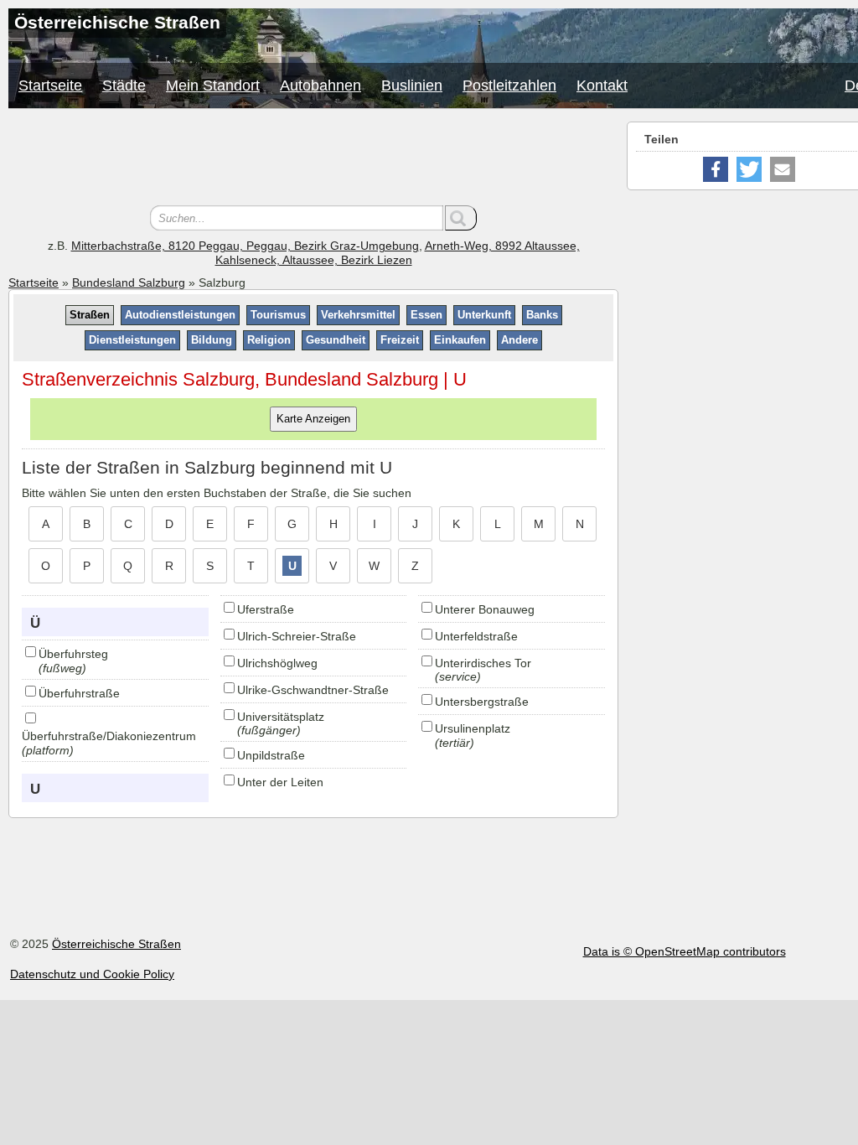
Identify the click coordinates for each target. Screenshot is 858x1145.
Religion (269, 340)
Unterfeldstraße (476, 636)
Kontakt (602, 85)
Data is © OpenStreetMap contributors (684, 951)
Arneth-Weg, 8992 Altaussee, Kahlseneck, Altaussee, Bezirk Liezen (397, 253)
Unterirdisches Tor (483, 663)
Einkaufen (460, 340)
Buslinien (411, 85)
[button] (715, 169)
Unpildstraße (271, 755)
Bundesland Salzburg (128, 282)
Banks (542, 314)
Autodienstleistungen (180, 314)
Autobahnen (320, 85)
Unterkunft (484, 314)
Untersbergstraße (482, 701)
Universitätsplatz (280, 716)
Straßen (90, 314)
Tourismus (278, 314)
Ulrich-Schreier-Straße (296, 636)
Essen (426, 314)
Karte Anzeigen (313, 418)
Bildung (211, 340)
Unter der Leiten (280, 782)
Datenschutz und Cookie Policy (92, 974)
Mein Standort (213, 85)
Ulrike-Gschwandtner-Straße (313, 690)
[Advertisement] (313, 159)
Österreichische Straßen (116, 944)
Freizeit (399, 340)
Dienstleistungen (132, 340)
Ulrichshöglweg (277, 663)
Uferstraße (265, 609)
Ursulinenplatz (472, 728)
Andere (519, 340)
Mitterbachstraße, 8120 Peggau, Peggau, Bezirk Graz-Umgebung (245, 245)
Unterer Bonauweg (485, 609)
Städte (124, 85)
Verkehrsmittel (358, 314)
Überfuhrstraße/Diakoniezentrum (109, 736)
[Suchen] (461, 218)
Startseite (50, 85)
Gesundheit (335, 340)
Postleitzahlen (509, 85)
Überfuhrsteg (73, 654)
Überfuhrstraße (79, 693)
